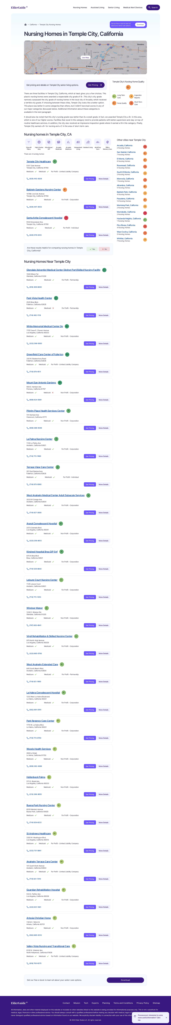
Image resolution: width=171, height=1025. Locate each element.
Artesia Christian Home (39, 917)
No (106, 249)
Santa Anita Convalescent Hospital (44, 217)
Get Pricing (93, 85)
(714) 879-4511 (35, 372)
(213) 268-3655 (35, 794)
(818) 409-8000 (35, 287)
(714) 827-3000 (35, 512)
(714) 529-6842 (35, 569)
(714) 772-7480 (35, 456)
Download (140, 24)
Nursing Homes (80, 7)
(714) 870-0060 (35, 484)
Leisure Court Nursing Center (42, 579)
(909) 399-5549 (35, 428)
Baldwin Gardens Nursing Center (44, 189)
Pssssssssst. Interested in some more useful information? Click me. (150, 1017)
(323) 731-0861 (35, 851)
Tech (86, 1003)
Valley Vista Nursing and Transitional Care (48, 946)
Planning (106, 1003)
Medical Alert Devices (132, 7)
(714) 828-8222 (35, 822)
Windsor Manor (35, 607)
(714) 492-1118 (35, 315)
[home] (19, 7)
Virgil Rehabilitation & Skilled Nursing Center (49, 636)
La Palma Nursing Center (39, 439)
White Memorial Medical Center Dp (45, 326)
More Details (103, 179)
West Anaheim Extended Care (42, 664)
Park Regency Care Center (40, 720)
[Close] (166, 1017)
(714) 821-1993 (35, 681)
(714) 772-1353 (35, 597)
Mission (77, 1003)
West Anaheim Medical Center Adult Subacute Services (55, 495)
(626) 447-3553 (35, 207)
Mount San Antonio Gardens (41, 382)
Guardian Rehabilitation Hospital (43, 889)
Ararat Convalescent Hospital (42, 523)
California (33, 25)
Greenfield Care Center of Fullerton (45, 354)
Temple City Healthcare (39, 161)
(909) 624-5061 (35, 400)
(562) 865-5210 (35, 935)
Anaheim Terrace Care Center (42, 861)
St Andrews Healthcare (39, 833)
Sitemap (156, 1003)
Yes (93, 249)
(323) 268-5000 (35, 343)
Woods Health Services (39, 748)
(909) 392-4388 (35, 766)
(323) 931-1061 (35, 907)
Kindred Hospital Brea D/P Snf (42, 551)
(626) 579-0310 (35, 235)
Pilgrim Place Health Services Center (46, 410)
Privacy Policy (143, 1003)
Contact (66, 1003)
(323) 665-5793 (35, 653)
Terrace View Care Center (40, 467)
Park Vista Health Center (39, 298)
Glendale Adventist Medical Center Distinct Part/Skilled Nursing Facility (63, 269)
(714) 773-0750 (35, 738)
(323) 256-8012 (35, 541)
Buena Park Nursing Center (41, 805)
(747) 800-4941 (35, 625)
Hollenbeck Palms (36, 777)
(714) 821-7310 (35, 879)
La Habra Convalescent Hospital (43, 692)
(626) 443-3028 (35, 179)
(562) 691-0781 (35, 710)
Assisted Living (97, 7)
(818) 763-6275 (35, 963)
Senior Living (114, 7)
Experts (95, 1003)
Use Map (85, 58)
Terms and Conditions (123, 1003)
